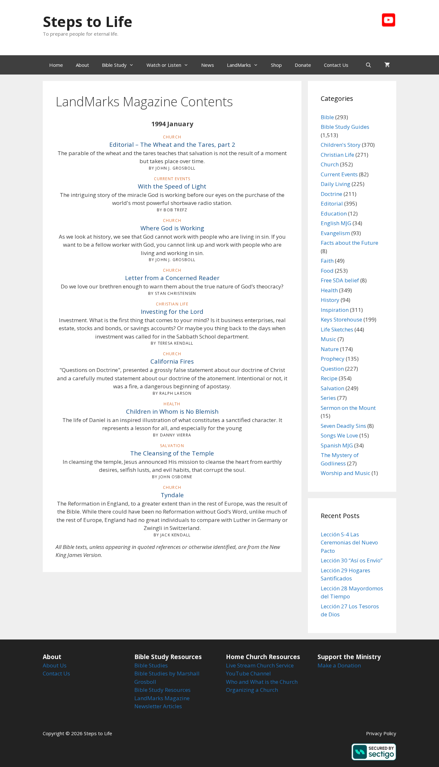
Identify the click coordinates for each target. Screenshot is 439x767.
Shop (276, 65)
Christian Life (337, 154)
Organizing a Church (252, 689)
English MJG (336, 223)
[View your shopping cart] (387, 65)
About (82, 65)
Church (330, 164)
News (207, 65)
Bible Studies (151, 665)
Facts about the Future (349, 242)
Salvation (332, 388)
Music (328, 339)
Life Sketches (337, 329)
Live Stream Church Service (260, 665)
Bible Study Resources (162, 689)
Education (334, 213)
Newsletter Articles (158, 706)
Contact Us (336, 65)
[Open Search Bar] (368, 65)
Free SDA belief (340, 280)
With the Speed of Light (172, 186)
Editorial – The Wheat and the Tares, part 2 (172, 144)
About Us (55, 665)
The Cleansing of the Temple (172, 453)
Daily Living (335, 184)
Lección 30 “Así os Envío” (351, 560)
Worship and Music (345, 473)
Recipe (329, 378)
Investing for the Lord (172, 311)
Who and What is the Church (262, 681)
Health (329, 290)
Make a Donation (339, 665)
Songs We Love (339, 435)
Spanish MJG (337, 445)
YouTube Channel (248, 673)
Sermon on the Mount (348, 407)
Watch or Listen (164, 65)
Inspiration (335, 309)
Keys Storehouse (341, 319)
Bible (327, 117)
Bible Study (114, 65)
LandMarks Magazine (162, 698)
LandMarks (239, 65)
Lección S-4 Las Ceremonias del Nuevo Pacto (349, 542)
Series (328, 397)
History (330, 300)
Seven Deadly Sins (343, 425)
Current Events (339, 174)
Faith (327, 260)
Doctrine (331, 194)
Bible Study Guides (345, 126)
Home (56, 65)
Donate (303, 65)
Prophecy (333, 358)
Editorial (332, 203)
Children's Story (341, 144)
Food (327, 270)
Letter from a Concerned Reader (172, 278)
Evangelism (335, 233)
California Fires (172, 361)
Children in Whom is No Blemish (172, 411)
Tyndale (172, 495)
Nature (330, 349)
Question (332, 368)
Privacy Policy (381, 733)
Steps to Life (87, 21)
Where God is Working (172, 228)
